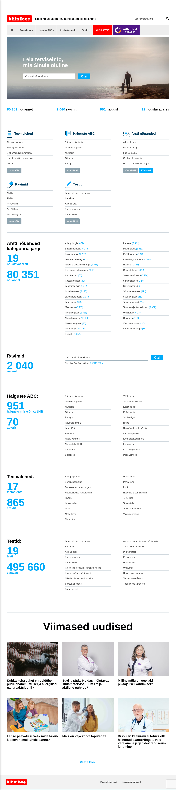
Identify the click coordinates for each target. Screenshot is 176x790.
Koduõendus (73, 275)
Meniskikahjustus (73, 147)
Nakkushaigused (75, 323)
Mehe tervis (70, 514)
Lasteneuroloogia (77, 297)
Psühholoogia (133, 254)
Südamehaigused (134, 291)
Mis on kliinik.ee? (108, 782)
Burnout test (71, 214)
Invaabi (10, 163)
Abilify (10, 193)
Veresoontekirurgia (135, 329)
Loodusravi (73, 302)
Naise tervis (129, 476)
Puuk (125, 487)
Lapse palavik (72, 503)
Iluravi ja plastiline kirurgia (136, 163)
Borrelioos (70, 449)
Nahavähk (70, 519)
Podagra (69, 163)
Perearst (131, 243)
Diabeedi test (71, 589)
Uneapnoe (128, 568)
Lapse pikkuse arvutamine (78, 193)
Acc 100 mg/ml (14, 214)
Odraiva (69, 158)
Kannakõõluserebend (133, 439)
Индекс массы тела (133, 573)
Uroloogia (131, 318)
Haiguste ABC (45, 30)
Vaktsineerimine (134, 323)
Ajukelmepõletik (131, 433)
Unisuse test (129, 562)
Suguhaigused (133, 297)
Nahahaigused (76, 313)
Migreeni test (129, 552)
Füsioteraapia (130, 153)
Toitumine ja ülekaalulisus (139, 307)
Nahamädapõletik (73, 444)
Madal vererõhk (72, 439)
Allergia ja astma (15, 142)
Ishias (126, 423)
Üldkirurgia (132, 313)
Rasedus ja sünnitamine (135, 493)
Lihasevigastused (131, 449)
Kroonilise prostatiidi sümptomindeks (83, 568)
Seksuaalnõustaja (135, 275)
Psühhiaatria (133, 249)
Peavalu (73, 334)
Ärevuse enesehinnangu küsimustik (140, 541)
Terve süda (128, 503)
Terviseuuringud (133, 302)
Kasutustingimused (131, 782)
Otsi (167, 18)
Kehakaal (69, 198)
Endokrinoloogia (131, 147)
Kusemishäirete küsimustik (78, 573)
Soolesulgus (129, 417)
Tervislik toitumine (132, 508)
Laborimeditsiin (76, 286)
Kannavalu (128, 444)
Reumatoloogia (133, 270)
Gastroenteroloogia (132, 158)
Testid (85, 30)
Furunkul (69, 433)
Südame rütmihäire (74, 142)
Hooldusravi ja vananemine (20, 158)
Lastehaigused (76, 291)
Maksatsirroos (130, 455)
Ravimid (131, 265)
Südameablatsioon (132, 401)
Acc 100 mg (12, 204)
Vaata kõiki (14, 170)
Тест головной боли (133, 578)
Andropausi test (72, 209)
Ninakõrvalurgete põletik (135, 428)
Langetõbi (70, 428)
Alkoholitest (70, 204)
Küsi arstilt (102, 30)
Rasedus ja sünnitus (137, 259)
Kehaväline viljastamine (79, 270)
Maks (67, 508)
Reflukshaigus (130, 412)
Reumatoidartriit (73, 423)
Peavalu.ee (128, 482)
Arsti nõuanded (67, 30)
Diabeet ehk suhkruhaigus (19, 153)
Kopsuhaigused (75, 281)
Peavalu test (129, 557)
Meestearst (74, 307)
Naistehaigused (77, 318)
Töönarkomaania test (133, 546)
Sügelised (70, 455)
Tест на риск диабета (134, 584)
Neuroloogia (75, 329)
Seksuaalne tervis (73, 584)
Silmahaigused (134, 281)
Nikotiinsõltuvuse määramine (79, 578)
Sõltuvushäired (132, 286)
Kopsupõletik (129, 407)
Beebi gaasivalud (15, 147)
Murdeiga (69, 153)
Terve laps (128, 498)
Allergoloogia (129, 142)
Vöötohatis (128, 396)
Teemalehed (25, 30)
